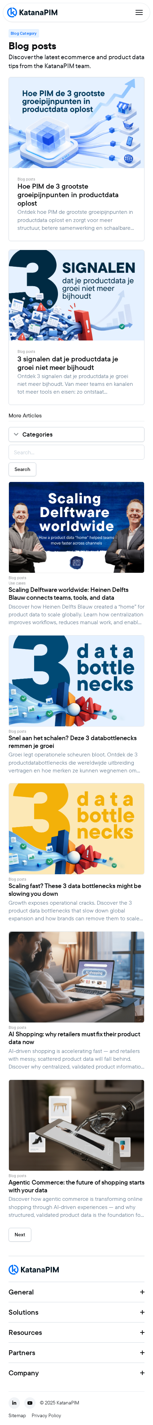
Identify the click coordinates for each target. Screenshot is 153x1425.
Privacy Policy (46, 1415)
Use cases (17, 583)
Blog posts (26, 179)
